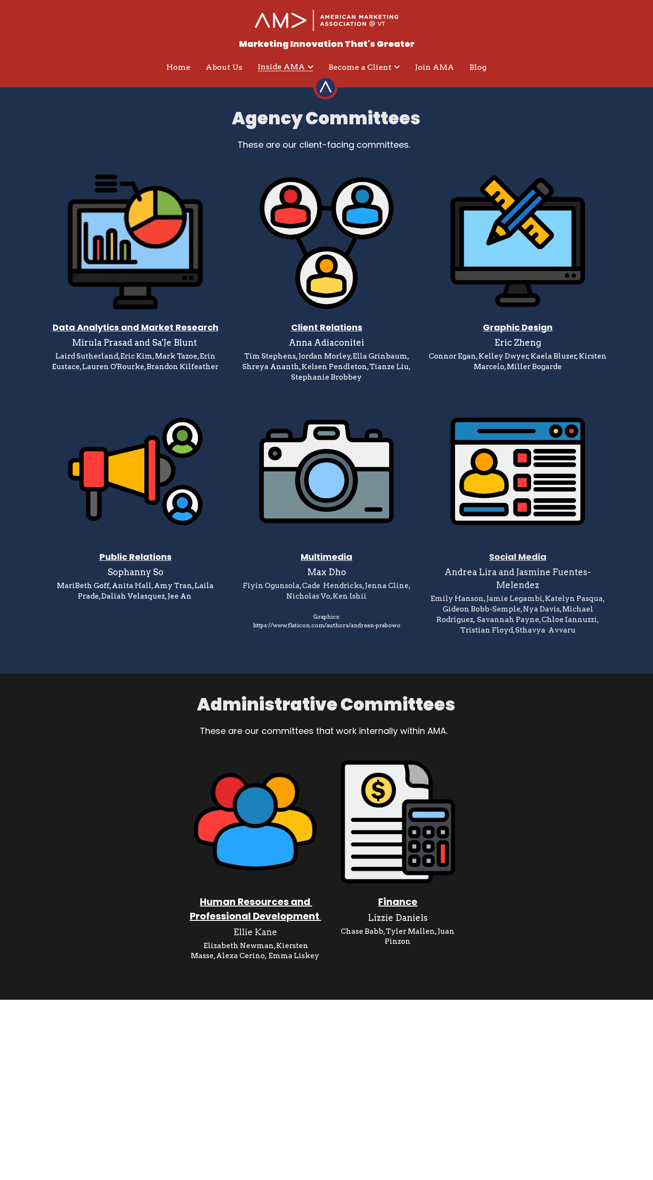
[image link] (326, 19)
